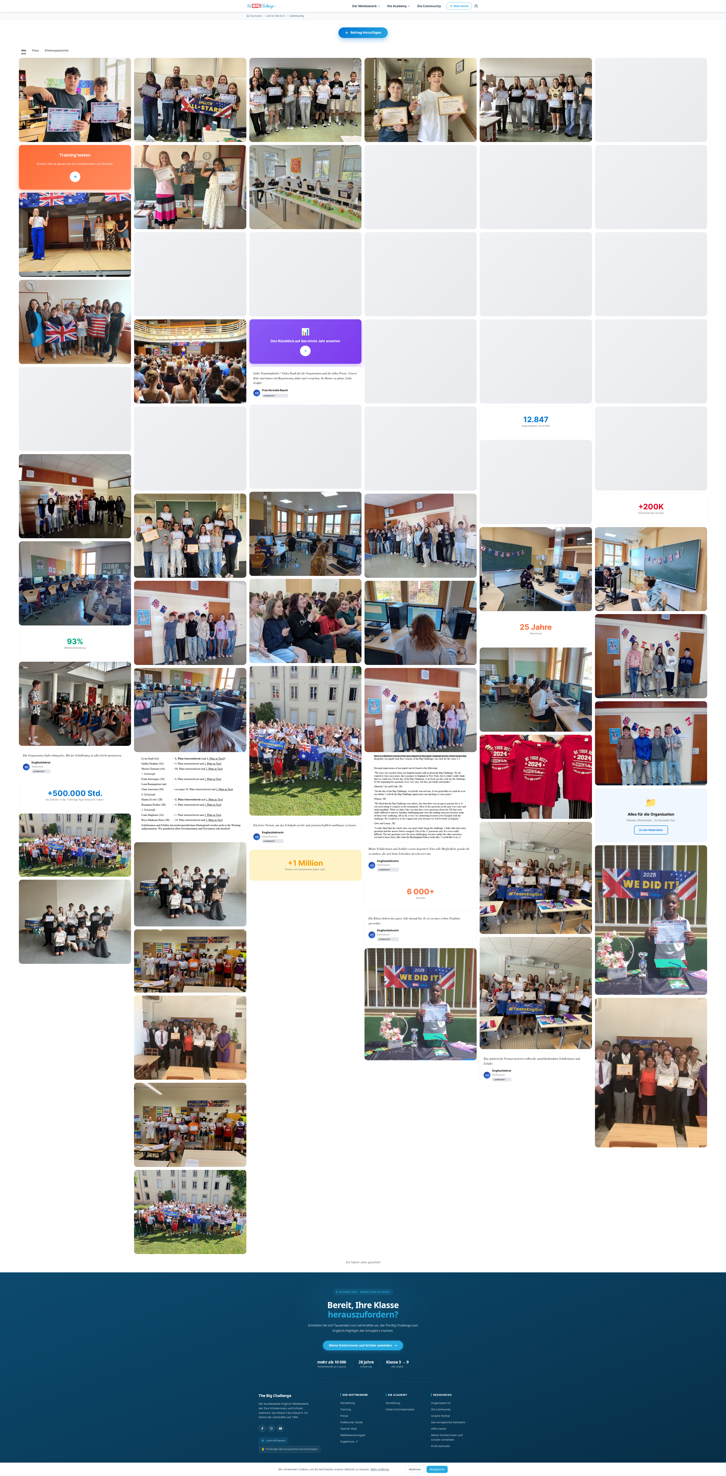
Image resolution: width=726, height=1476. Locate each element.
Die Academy (397, 6)
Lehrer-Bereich (275, 16)
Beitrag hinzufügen (366, 32)
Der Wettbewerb (364, 6)
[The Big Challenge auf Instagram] (271, 1428)
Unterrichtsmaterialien (400, 1409)
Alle (23, 50)
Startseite (256, 16)
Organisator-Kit (441, 1403)
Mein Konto (461, 6)
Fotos (35, 50)
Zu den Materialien (651, 829)
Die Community (429, 6)
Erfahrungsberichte (56, 50)
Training (345, 1409)
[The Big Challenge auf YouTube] (280, 1428)
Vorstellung (347, 1403)
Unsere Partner (440, 1416)
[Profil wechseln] (476, 6)
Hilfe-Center (438, 1428)
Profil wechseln (440, 1446)
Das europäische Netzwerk (448, 1422)
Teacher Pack (348, 1428)
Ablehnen (415, 1469)
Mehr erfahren (380, 1469)
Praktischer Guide (351, 1422)
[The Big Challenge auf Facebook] (262, 1428)
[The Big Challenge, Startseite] (262, 6)
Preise (344, 1416)
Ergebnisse (347, 1441)
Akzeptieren (437, 1469)
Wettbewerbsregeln (352, 1435)
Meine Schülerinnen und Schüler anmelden (360, 1345)
